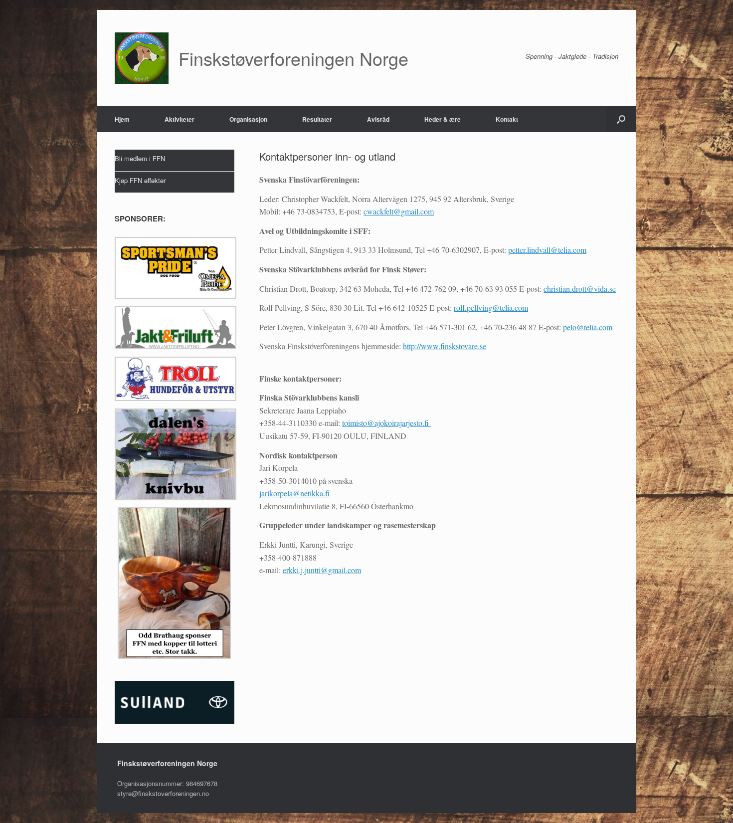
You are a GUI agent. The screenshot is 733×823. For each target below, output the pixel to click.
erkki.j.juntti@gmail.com (322, 570)
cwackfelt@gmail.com (399, 211)
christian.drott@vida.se (580, 288)
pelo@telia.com (587, 327)
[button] (621, 119)
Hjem (122, 119)
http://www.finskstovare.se (444, 346)
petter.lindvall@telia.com (547, 249)
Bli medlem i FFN (140, 158)
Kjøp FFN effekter (140, 180)
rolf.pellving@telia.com (491, 307)
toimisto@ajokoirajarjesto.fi (386, 422)
